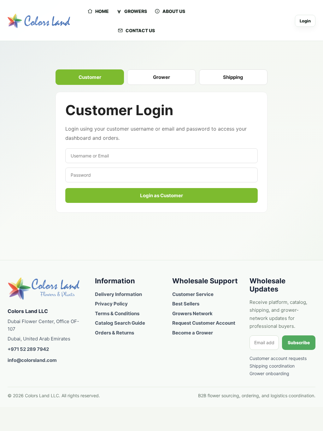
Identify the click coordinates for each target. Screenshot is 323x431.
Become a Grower (192, 333)
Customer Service (193, 294)
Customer (90, 77)
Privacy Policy (111, 304)
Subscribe (299, 342)
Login (305, 20)
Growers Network (192, 313)
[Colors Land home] (44, 288)
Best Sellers (185, 304)
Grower (161, 77)
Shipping (233, 77)
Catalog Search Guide (120, 323)
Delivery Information (118, 294)
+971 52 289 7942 (28, 349)
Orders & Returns (114, 333)
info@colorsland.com (32, 360)
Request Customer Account (203, 323)
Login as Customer (161, 195)
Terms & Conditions (117, 313)
